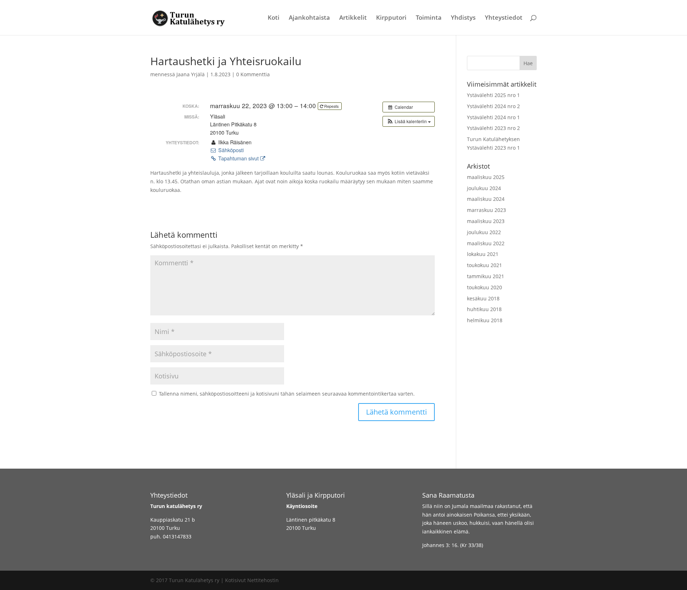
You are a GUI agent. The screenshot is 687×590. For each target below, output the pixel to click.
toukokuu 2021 (484, 265)
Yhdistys (463, 18)
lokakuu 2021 (482, 254)
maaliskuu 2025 (486, 177)
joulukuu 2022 (484, 232)
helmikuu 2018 (484, 320)
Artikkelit (353, 18)
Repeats (331, 106)
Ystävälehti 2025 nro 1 (493, 95)
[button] (408, 121)
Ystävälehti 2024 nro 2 (493, 106)
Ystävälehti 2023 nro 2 (493, 128)
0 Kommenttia (253, 74)
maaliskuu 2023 (486, 221)
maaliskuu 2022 (486, 243)
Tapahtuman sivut (238, 158)
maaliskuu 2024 (486, 198)
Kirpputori (391, 18)
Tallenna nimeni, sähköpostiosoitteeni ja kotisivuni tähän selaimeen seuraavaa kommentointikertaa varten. (287, 393)
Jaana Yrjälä (190, 74)
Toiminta (429, 18)
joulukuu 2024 (484, 188)
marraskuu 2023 (486, 210)
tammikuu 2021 (485, 276)
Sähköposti (230, 150)
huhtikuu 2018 (484, 309)
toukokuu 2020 (484, 287)
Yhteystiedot (503, 18)
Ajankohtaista (309, 18)
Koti (273, 18)
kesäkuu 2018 (483, 298)
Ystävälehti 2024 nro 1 (493, 117)
